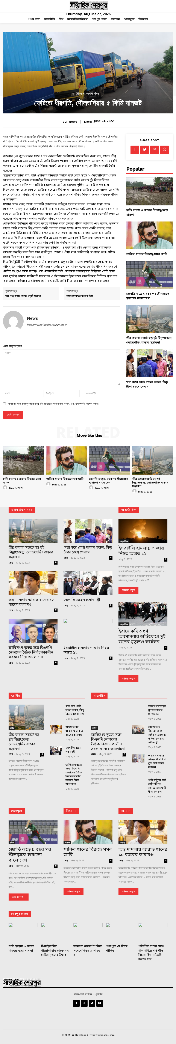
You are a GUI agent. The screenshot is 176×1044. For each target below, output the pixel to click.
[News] (13, 321)
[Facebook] (134, 150)
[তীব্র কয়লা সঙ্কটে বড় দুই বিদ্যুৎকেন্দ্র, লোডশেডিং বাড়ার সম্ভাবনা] (149, 319)
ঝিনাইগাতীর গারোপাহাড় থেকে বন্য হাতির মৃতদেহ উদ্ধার (55, 951)
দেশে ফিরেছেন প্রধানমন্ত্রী (82, 600)
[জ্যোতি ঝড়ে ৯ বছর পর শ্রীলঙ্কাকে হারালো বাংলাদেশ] (149, 275)
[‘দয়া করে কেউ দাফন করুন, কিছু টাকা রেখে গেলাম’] (149, 363)
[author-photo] (6, 487)
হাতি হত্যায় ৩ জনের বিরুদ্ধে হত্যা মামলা (22, 481)
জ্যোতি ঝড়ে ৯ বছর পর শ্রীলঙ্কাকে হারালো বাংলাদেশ (108, 481)
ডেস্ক (11, 562)
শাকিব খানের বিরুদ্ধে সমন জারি (146, 254)
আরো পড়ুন (128, 590)
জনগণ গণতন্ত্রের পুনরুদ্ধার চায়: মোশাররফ (157, 710)
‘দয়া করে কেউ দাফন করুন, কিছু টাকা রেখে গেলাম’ (88, 550)
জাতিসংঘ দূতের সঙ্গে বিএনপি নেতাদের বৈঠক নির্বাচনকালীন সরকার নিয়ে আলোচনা (31, 652)
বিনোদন (71, 811)
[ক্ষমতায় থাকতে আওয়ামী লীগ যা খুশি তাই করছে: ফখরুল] (138, 758)
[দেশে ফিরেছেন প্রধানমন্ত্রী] (88, 583)
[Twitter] (144, 150)
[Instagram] (84, 1003)
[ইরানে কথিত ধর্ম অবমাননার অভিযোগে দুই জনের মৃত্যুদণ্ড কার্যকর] (142, 614)
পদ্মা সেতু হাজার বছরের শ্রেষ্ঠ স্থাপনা (23, 296)
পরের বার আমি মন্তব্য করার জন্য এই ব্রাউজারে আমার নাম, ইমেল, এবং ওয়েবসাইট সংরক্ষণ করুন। (54, 403)
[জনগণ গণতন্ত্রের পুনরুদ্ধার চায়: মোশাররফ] (138, 709)
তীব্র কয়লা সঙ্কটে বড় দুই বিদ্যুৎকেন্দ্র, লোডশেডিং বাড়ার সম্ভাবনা (150, 482)
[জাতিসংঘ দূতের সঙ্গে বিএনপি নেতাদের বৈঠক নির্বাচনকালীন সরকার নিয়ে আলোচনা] (33, 631)
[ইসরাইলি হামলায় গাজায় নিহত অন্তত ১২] (88, 631)
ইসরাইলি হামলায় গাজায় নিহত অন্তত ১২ (86, 650)
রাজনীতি (99, 696)
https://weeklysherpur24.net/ (47, 324)
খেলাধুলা (16, 811)
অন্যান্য (125, 811)
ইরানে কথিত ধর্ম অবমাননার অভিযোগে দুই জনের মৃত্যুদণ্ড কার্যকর (141, 636)
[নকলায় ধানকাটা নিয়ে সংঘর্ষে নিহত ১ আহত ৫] (88, 933)
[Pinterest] (154, 150)
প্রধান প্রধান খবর (88, 93)
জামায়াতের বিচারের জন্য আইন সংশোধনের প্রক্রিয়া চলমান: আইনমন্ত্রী (157, 735)
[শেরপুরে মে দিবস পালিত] (120, 933)
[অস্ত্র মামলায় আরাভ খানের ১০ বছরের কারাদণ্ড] (33, 583)
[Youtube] (99, 1003)
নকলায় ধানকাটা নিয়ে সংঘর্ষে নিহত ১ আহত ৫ (87, 951)
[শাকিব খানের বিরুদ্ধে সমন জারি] (149, 235)
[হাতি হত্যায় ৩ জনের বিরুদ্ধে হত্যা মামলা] (149, 191)
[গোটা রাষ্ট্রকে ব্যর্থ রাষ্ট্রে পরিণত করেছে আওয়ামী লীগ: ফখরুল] (138, 783)
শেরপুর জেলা (19, 914)
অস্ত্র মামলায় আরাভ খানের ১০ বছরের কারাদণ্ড (31, 602)
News (73, 121)
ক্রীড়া (12, 842)
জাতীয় (15, 696)
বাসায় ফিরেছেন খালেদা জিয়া (79, 296)
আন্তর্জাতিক (124, 541)
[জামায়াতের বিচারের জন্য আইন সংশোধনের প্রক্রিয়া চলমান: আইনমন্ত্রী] (138, 729)
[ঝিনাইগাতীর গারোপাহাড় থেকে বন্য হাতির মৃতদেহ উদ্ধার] (55, 933)
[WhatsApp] (164, 150)
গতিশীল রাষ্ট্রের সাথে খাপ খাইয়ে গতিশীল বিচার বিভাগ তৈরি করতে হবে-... (151, 953)
